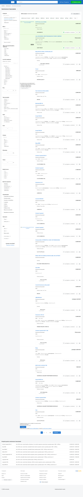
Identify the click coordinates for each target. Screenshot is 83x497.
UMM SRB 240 (38, 297)
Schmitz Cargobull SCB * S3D (41, 330)
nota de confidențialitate (34, 428)
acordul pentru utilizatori (47, 428)
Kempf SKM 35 (38, 116)
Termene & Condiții (23, 473)
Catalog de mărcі (23, 481)
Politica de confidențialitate (25, 475)
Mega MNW (37, 143)
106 (50, 432)
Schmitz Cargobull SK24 (40, 397)
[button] (77, 32)
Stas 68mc (37, 267)
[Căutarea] (17, 2)
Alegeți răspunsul (25, 88)
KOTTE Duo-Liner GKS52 (40, 21)
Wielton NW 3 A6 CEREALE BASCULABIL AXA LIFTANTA (47, 255)
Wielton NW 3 (4, 451)
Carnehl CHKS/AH (39, 198)
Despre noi (4, 473)
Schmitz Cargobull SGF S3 (7, 454)
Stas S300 (4, 446)
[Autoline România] (6, 2)
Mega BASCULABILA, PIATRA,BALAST (44, 51)
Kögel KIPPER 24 (39, 379)
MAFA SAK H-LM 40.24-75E (41, 365)
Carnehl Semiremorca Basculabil (42, 284)
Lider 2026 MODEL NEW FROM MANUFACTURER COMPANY (48, 36)
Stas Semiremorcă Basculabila (42, 90)
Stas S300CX (4, 449)
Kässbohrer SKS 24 (39, 314)
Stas (36, 410)
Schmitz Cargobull (39, 213)
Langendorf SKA (5, 462)
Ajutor (3, 475)
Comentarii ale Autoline (24, 479)
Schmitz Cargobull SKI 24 (40, 155)
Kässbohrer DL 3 (39, 182)
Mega (36, 347)
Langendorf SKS (5, 459)
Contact (3, 477)
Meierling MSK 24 (39, 103)
